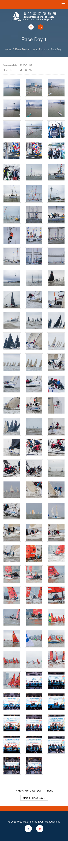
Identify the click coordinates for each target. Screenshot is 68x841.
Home (8, 49)
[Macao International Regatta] (34, 13)
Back (50, 790)
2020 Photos (40, 49)
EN (40, 27)
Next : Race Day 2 (34, 798)
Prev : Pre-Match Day (29, 790)
